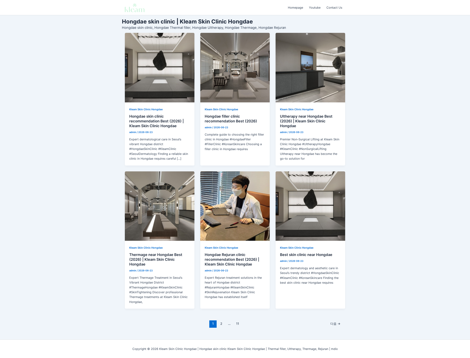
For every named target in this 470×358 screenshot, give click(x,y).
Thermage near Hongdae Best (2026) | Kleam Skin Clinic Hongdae (155, 259)
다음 (335, 324)
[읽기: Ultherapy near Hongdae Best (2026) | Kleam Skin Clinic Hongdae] (310, 67)
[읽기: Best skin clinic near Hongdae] (310, 206)
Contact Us (334, 7)
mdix (334, 349)
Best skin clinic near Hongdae (306, 254)
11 (237, 324)
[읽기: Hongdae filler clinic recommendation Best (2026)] (235, 67)
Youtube (315, 7)
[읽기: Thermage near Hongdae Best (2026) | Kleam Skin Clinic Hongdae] (159, 206)
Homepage (295, 7)
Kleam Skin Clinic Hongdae (146, 109)
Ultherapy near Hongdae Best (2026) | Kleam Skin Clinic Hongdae (306, 121)
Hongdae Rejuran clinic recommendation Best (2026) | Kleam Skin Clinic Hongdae (232, 259)
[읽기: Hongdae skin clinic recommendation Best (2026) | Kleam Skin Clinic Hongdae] (159, 67)
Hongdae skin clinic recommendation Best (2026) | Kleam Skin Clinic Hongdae (156, 121)
